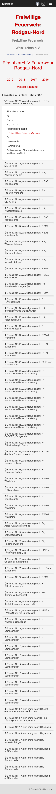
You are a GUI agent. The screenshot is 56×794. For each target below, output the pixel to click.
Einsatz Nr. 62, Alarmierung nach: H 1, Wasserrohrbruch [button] (25, 243)
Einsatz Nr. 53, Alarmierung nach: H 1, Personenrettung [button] (25, 318)
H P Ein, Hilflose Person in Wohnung (23, 132)
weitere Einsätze (27, 86)
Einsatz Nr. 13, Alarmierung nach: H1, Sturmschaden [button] (24, 674)
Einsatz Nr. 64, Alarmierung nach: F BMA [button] (28, 226)
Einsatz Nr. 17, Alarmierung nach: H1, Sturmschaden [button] (24, 639)
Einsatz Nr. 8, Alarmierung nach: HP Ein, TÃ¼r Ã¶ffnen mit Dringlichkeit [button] (26, 719)
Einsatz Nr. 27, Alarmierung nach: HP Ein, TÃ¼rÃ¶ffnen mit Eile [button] (26, 551)
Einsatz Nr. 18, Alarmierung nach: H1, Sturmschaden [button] (24, 630)
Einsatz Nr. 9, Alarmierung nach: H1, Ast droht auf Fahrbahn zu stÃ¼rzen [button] (26, 710)
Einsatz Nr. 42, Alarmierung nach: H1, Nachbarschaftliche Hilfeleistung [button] (24, 417)
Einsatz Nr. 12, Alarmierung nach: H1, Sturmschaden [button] (24, 683)
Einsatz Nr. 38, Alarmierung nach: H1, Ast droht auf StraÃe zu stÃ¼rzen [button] (26, 453)
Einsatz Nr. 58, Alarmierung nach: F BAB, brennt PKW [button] (26, 276)
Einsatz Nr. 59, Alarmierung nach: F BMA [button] (28, 268)
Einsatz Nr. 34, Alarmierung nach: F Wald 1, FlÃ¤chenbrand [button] (27, 489)
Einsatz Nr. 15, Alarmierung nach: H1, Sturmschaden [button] (24, 656)
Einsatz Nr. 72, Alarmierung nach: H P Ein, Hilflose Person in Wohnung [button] (27, 102)
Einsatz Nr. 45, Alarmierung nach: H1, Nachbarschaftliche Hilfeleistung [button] (24, 390)
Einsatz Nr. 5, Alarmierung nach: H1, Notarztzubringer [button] (24, 741)
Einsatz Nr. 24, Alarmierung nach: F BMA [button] (28, 577)
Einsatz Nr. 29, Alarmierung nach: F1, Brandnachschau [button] (24, 533)
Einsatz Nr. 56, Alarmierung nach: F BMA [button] (28, 292)
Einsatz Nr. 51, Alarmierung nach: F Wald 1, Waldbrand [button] (27, 336)
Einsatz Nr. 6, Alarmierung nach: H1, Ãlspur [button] (29, 733)
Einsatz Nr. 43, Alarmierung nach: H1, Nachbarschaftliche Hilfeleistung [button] (24, 408)
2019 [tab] (10, 79)
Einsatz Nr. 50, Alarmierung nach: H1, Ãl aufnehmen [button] (26, 345)
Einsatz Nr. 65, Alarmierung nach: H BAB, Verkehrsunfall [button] (26, 218)
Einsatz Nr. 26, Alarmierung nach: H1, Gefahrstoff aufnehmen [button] (24, 560)
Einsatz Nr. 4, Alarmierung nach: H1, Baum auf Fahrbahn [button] (27, 750)
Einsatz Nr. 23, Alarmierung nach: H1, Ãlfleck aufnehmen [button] (24, 585)
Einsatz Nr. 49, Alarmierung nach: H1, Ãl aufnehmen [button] (26, 354)
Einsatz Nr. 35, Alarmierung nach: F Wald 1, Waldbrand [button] (27, 480)
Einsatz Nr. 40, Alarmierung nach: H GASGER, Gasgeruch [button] (23, 435)
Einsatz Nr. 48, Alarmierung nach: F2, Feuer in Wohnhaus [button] (27, 363)
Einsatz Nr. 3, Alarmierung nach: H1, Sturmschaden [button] (24, 759)
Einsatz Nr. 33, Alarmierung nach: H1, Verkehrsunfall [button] (24, 498)
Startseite (7, 3)
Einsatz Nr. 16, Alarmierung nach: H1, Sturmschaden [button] (24, 647)
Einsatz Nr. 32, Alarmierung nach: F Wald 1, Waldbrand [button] (27, 507)
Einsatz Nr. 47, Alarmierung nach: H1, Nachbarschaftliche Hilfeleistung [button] (24, 372)
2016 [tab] (45, 79)
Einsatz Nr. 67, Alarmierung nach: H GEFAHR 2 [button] (23, 201)
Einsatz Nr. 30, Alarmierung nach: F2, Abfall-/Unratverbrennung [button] (24, 525)
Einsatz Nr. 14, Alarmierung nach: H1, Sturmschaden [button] (24, 665)
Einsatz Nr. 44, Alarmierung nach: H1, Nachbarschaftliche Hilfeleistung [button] (24, 399)
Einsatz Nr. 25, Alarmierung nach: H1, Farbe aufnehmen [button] (28, 569)
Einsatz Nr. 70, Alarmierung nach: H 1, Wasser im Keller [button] (25, 174)
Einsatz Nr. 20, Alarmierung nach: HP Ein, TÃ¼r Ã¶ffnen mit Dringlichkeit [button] (26, 612)
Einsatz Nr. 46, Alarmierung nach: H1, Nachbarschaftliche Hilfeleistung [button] (24, 381)
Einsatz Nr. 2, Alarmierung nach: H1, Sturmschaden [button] (24, 768)
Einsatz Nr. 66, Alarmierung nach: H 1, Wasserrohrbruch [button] (25, 209)
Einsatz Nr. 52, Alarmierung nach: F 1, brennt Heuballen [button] (24, 327)
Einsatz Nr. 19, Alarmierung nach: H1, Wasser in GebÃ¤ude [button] (24, 620)
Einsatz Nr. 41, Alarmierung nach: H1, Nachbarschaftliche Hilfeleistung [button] (24, 426)
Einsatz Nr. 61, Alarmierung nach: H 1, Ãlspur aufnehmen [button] (25, 252)
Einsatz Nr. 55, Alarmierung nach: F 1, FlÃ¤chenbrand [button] (24, 300)
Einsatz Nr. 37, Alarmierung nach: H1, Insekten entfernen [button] (24, 462)
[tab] (28, 102)
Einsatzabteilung (25, 54)
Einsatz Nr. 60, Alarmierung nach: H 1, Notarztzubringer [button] (25, 261)
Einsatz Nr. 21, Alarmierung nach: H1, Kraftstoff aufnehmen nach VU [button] (24, 603)
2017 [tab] (34, 79)
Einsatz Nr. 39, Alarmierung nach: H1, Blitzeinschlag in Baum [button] (24, 444)
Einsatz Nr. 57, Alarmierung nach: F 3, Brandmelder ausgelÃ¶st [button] (24, 285)
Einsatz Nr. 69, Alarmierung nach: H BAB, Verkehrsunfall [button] (26, 182)
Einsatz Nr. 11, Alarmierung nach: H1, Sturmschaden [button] (24, 692)
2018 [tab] (22, 79)
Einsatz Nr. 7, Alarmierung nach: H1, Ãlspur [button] (29, 727)
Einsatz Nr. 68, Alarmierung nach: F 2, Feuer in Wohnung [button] (24, 192)
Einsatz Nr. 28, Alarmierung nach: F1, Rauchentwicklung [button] (24, 542)
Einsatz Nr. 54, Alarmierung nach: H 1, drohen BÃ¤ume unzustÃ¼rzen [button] (25, 309)
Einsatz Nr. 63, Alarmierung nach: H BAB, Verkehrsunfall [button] (26, 234)
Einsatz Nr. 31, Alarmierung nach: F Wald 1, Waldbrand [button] (27, 516)
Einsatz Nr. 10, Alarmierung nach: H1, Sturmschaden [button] (24, 701)
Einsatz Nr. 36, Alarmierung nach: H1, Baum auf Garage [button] (24, 471)
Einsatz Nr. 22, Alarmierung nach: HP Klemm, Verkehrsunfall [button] (24, 594)
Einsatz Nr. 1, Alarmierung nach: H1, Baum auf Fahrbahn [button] (27, 777)
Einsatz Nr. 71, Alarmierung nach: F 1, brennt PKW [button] (24, 165)
